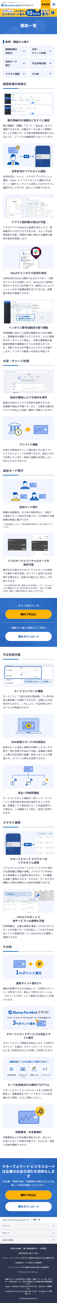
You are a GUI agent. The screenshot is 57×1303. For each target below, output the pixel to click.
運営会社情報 (15, 1248)
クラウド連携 (12, 74)
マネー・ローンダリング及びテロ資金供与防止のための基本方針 (28, 1258)
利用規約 (43, 1248)
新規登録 (46, 4)
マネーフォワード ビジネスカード (15, 1219)
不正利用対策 (39, 63)
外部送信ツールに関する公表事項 (28, 1262)
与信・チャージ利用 (39, 51)
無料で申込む (28, 614)
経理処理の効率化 (11, 51)
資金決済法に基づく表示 (28, 1253)
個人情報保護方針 (30, 1248)
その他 (35, 74)
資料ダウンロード (28, 636)
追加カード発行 (11, 63)
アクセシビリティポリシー (28, 1272)
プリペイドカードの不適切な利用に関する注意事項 (28, 1267)
